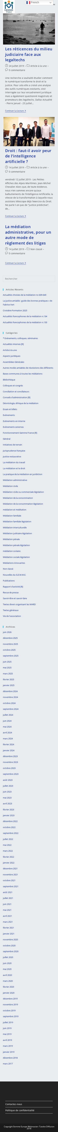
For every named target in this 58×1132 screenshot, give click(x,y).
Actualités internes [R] (13, 344)
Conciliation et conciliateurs (16, 391)
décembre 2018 (10, 1057)
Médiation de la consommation (18, 497)
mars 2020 (8, 980)
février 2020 (8, 986)
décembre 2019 (10, 998)
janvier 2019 (8, 1051)
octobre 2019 (9, 1010)
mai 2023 (7, 797)
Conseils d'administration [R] (16, 397)
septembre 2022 (10, 833)
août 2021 (7, 892)
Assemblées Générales (13, 361)
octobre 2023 (9, 768)
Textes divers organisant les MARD (19, 604)
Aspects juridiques (11, 355)
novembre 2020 (10, 939)
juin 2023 (7, 791)
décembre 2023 (10, 756)
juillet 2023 (8, 785)
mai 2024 (7, 726)
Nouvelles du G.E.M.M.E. (14, 574)
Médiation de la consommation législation (23, 503)
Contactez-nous (13, 1104)
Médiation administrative (15, 480)
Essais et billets (10, 409)
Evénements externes (13, 426)
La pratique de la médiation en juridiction (22, 474)
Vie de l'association (12, 616)
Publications (9, 580)
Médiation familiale (12, 515)
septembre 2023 (10, 773)
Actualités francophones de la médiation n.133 (25, 322)
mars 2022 (8, 850)
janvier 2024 (8, 750)
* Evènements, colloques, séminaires (20, 338)
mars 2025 (8, 673)
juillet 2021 (8, 898)
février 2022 (8, 856)
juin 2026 (7, 632)
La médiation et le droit (14, 468)
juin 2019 (7, 1028)
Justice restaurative (12, 456)
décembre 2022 (10, 821)
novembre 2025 (10, 644)
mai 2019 (7, 1034)
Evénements (9, 415)
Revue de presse (11, 592)
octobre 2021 (9, 880)
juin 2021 (7, 904)
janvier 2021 (8, 933)
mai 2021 (7, 909)
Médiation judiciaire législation (17, 533)
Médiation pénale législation (16, 545)
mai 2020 (7, 969)
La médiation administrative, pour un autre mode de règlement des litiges (28, 235)
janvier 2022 (8, 862)
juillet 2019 (8, 1022)
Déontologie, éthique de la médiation (20, 403)
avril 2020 (7, 975)
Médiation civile (10, 486)
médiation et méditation (14, 509)
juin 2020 (7, 963)
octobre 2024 (9, 703)
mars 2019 (8, 1045)
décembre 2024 (10, 691)
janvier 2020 (8, 992)
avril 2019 (7, 1040)
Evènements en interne (14, 421)
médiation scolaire (11, 551)
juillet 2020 (8, 957)
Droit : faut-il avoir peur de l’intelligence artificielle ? (28, 156)
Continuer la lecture (15, 111)
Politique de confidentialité (19, 1110)
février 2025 (8, 679)
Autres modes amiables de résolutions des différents (28, 367)
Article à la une (38, 65)
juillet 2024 (8, 714)
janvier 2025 (8, 685)
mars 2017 (8, 1063)
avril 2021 (7, 915)
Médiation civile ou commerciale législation (23, 491)
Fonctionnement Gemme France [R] (20, 432)
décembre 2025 (10, 638)
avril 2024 (7, 732)
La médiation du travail (14, 462)
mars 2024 (8, 738)
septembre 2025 (10, 655)
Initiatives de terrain (12, 444)
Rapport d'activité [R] (13, 586)
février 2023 (8, 809)
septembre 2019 (10, 1016)
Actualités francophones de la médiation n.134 (25, 316)
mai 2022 (7, 844)
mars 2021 (8, 921)
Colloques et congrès (13, 385)
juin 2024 (7, 720)
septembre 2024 (10, 709)
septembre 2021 (10, 886)
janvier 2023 (8, 815)
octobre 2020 (9, 945)
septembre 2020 (10, 951)
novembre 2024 (10, 697)
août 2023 (7, 779)
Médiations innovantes (14, 562)
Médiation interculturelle (15, 527)
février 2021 (8, 927)
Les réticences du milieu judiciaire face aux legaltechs (28, 54)
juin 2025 (7, 661)
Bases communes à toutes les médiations (22, 373)
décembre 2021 (10, 868)
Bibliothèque (9, 379)
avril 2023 (7, 803)
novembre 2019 (10, 1004)
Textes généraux (11, 610)
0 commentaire (17, 70)
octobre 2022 (9, 827)
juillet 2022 (8, 839)
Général (6, 438)
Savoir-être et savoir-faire (15, 598)
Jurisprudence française (14, 450)
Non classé (36, 249)
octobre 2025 (9, 649)
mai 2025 (7, 667)
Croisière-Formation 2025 (15, 310)
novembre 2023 (10, 762)
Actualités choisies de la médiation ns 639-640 (24, 294)
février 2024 (8, 744)
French (34, 2)
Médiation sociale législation (16, 557)
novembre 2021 (10, 874)
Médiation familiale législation (17, 521)
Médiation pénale (11, 539)
